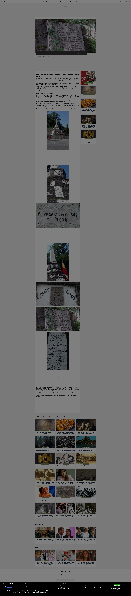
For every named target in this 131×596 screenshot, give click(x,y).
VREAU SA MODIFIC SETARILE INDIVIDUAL (117, 589)
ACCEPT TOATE (117, 585)
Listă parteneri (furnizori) (61, 589)
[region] (65, 589)
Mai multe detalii (9, 587)
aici (19, 591)
